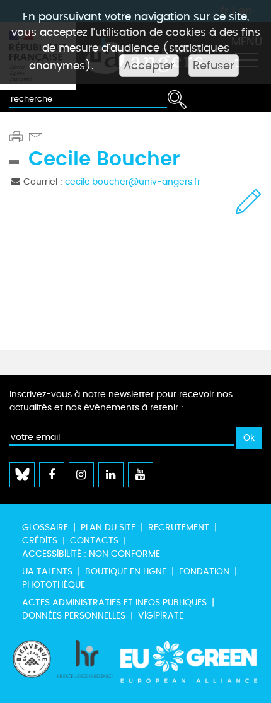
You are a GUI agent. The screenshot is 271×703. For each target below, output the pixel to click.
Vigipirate (160, 615)
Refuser (213, 65)
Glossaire (45, 527)
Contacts (94, 540)
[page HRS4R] (85, 665)
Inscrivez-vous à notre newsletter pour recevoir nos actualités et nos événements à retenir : (121, 401)
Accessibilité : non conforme (91, 554)
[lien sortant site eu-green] (189, 665)
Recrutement (178, 527)
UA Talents (47, 571)
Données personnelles (73, 615)
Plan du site (108, 527)
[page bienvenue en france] (31, 665)
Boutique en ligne (125, 571)
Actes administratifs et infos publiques (114, 602)
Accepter (149, 65)
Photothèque (53, 584)
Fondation (204, 571)
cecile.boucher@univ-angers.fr (132, 182)
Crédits (39, 540)
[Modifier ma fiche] (249, 201)
